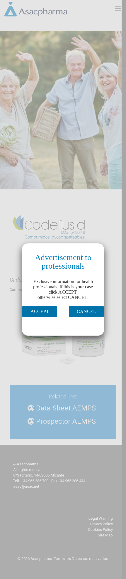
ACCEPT (39, 311)
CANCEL (86, 311)
